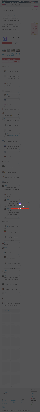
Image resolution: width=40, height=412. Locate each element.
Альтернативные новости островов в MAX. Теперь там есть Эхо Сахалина (20, 206)
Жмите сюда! (20, 208)
